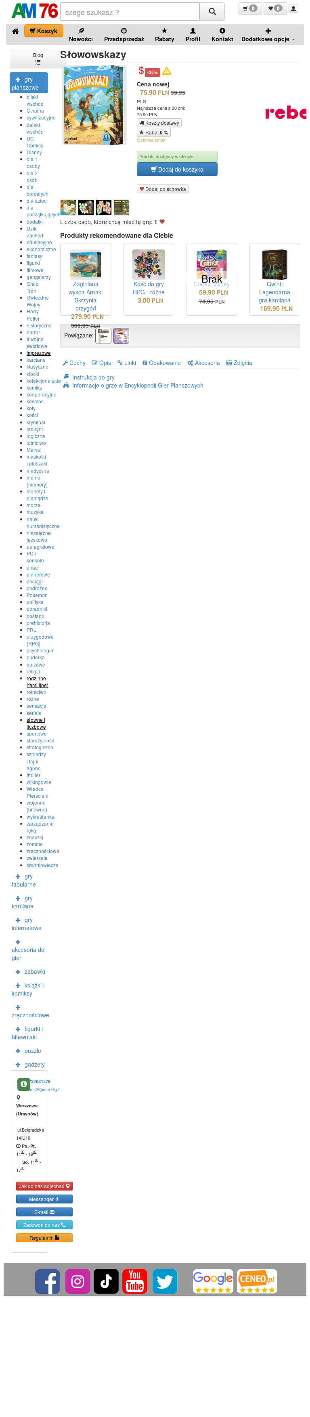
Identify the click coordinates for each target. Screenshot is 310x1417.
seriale (34, 712)
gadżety (35, 1064)
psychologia (40, 650)
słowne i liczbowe (36, 723)
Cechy (77, 362)
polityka (35, 601)
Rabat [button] (156, 132)
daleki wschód (35, 128)
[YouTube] (135, 1280)
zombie (35, 844)
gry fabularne (24, 880)
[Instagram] (78, 1280)
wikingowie (39, 781)
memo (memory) (37, 481)
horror (33, 332)
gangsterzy (39, 276)
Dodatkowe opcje (266, 39)
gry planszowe (25, 83)
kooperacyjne (42, 394)
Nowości (81, 39)
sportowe (37, 733)
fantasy (34, 255)
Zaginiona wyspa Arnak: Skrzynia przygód (86, 296)
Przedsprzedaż (124, 39)
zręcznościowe (43, 850)
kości (32, 414)
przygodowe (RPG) (40, 640)
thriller (33, 774)
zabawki (35, 971)
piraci (33, 567)
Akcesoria (206, 362)
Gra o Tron (33, 287)
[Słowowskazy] (68, 207)
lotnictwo (36, 442)
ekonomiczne (41, 248)
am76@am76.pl (44, 1089)
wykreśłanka (40, 816)
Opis (104, 362)
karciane (36, 359)
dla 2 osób (32, 176)
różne (33, 698)
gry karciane (23, 902)
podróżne (37, 588)
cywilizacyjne (41, 117)
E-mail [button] (42, 1211)
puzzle (33, 1050)
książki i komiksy (28, 989)
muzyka (35, 511)
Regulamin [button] (42, 1237)
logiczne (36, 435)
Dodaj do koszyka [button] (180, 169)
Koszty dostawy (161, 122)
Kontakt (222, 39)
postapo (35, 615)
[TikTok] (106, 1280)
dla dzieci (37, 200)
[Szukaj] (212, 11)
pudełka (36, 657)
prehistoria (38, 622)
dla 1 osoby (33, 162)
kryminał (36, 422)
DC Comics (35, 142)
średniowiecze (43, 865)
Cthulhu (35, 110)
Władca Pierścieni (37, 792)
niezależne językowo (39, 536)
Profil (193, 39)
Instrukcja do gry (93, 377)
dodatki (35, 221)
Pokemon (37, 594)
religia (33, 671)
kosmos (35, 401)
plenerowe (38, 574)
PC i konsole (35, 557)
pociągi (35, 581)
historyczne (39, 325)
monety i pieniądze (37, 494)
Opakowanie (164, 362)
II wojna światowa (37, 342)
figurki (33, 262)
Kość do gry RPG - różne (149, 288)
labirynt (35, 429)
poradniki (37, 608)
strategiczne (40, 747)
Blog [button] (38, 54)
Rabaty (164, 39)
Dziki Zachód (35, 232)
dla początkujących (44, 211)
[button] (250, 8)
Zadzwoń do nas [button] (42, 1224)
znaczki (35, 837)
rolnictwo (36, 691)
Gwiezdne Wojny (38, 301)
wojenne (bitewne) (37, 806)
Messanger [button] (42, 1198)
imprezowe (39, 352)
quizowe (36, 664)
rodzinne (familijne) (37, 681)
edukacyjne (39, 242)
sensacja (36, 705)
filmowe (35, 269)
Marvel (34, 449)
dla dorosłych (37, 190)
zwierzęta (37, 857)
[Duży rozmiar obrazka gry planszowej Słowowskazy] (97, 105)
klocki (33, 373)
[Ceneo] (257, 1280)
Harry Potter (33, 314)
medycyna (38, 470)
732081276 (39, 1081)
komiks (34, 387)
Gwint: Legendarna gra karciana (275, 292)
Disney (34, 152)
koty (31, 408)
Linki (129, 362)
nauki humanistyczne (43, 522)
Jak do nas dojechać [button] (42, 1185)
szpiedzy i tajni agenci (36, 760)
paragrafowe (40, 546)
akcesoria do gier (28, 953)
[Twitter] (166, 1280)
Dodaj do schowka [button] (165, 188)
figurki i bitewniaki (27, 1033)
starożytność (40, 740)
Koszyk (46, 31)
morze (33, 504)
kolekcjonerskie (44, 380)
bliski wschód (35, 100)
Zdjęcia (242, 362)
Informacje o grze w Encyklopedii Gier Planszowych (137, 385)
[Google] (213, 1280)
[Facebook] (48, 1280)
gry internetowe (27, 924)
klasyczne (37, 366)
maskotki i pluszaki (37, 460)
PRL (31, 629)
